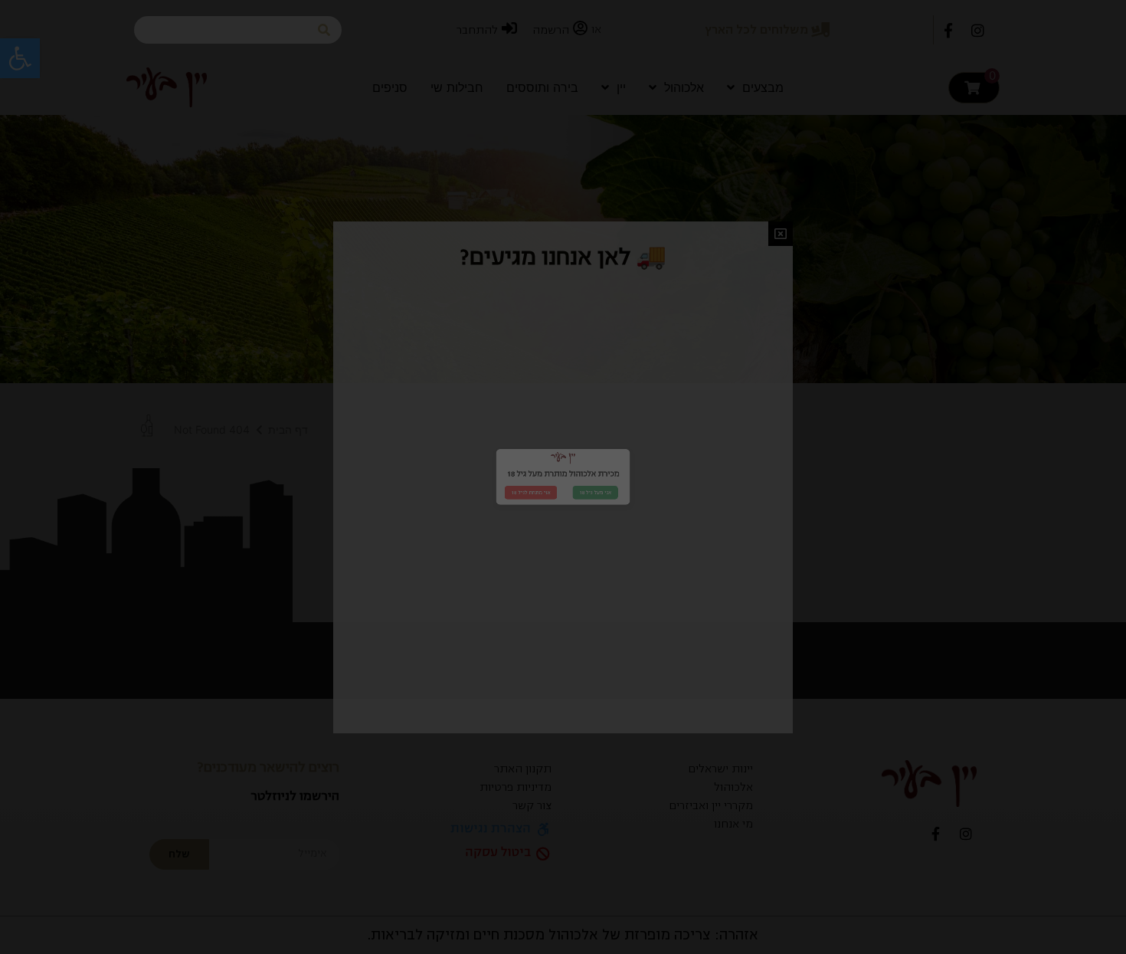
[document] (563, 477)
